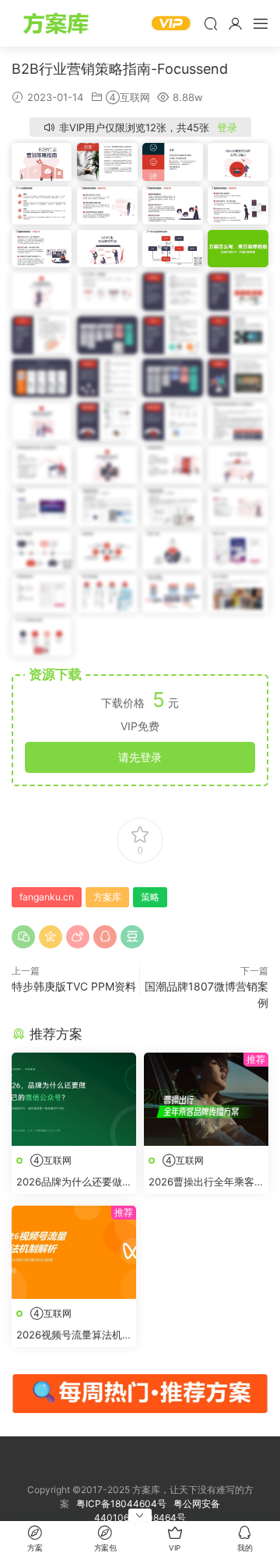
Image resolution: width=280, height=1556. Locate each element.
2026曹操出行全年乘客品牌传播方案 (201, 1182)
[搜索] (211, 23)
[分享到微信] (23, 937)
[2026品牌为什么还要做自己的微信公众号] (74, 1099)
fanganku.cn (46, 897)
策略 (150, 897)
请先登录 (140, 757)
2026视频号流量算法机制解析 (69, 1335)
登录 (227, 127)
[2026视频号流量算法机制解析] (74, 1252)
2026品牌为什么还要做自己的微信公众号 (69, 1182)
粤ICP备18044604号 (123, 1503)
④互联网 (128, 97)
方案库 (58, 23)
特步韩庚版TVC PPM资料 (74, 986)
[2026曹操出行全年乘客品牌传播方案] (206, 1099)
